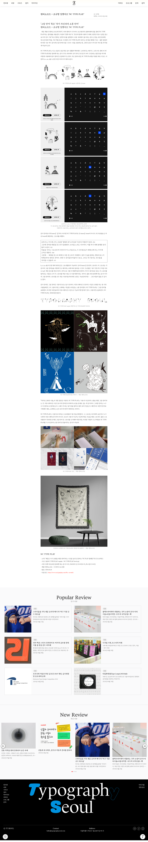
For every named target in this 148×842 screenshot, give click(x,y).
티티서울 (142, 785)
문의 (136, 3)
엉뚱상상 (142, 787)
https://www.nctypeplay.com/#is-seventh (60, 572)
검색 (143, 3)
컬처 (26, 3)
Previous (3, 746)
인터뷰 (5, 3)
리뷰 (12, 3)
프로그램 (129, 3)
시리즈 (19, 3)
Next (145, 746)
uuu (79, 577)
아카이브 (35, 3)
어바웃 (120, 3)
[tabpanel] (18, 741)
